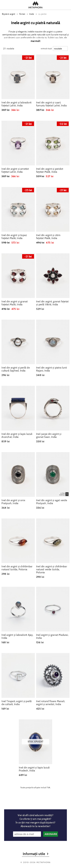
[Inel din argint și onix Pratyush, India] (18, 474)
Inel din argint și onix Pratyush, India (13, 502)
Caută (14, 4)
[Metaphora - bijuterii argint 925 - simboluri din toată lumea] (35, 5)
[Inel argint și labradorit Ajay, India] (18, 609)
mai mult (35, 41)
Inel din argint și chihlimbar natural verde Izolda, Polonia (51, 569)
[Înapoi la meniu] (35, 797)
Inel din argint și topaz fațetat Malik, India (14, 237)
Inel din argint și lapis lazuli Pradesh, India (34, 769)
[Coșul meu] (65, 4)
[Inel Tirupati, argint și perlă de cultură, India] (18, 675)
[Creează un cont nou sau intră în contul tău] (57, 4)
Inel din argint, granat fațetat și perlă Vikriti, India (52, 303)
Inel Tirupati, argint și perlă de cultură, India (16, 703)
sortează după (46, 47)
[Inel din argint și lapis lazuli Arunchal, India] (18, 408)
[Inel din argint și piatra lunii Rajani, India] (53, 342)
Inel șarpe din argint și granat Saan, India (48, 435)
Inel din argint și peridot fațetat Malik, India (49, 170)
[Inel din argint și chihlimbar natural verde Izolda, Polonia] (53, 540)
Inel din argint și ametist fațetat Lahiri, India (15, 170)
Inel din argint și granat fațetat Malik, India (14, 303)
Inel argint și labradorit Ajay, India (17, 636)
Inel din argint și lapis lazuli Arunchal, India (16, 435)
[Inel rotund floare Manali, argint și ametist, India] (53, 675)
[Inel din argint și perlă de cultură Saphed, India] (18, 342)
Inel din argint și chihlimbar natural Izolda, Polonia (16, 568)
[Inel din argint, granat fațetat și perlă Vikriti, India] (53, 275)
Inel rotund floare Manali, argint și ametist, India (50, 703)
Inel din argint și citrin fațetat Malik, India (48, 237)
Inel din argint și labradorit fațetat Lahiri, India (16, 104)
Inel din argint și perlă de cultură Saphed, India (15, 369)
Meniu (5, 4)
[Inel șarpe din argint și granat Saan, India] (53, 408)
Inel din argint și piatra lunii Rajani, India (51, 369)
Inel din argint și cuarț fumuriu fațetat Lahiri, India (51, 104)
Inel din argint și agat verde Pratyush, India (51, 502)
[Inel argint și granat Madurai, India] (53, 609)
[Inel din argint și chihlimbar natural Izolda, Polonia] (18, 540)
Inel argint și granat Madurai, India (52, 636)
